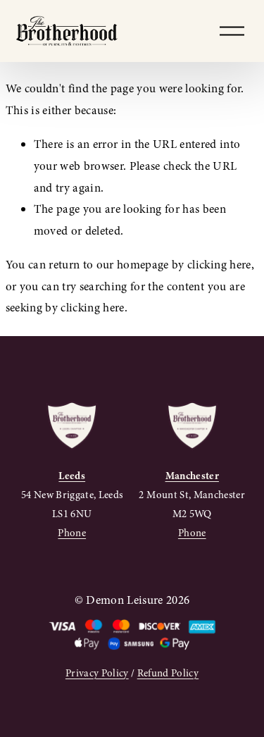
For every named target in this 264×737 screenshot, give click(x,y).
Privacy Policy (97, 673)
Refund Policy (168, 673)
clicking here (219, 264)
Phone (72, 533)
